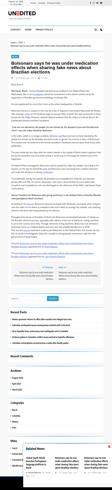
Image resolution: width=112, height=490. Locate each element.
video (27, 114)
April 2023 (16, 383)
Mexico (15, 421)
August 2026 (17, 377)
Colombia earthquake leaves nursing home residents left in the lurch (41, 325)
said (60, 136)
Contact (41, 3)
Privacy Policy (53, 3)
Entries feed (17, 453)
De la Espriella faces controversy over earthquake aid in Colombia (40, 331)
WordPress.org (18, 465)
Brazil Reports (51, 246)
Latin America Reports (55, 256)
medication (47, 172)
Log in (14, 448)
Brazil (15, 56)
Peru (14, 427)
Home (33, 3)
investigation (38, 94)
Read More (16, 84)
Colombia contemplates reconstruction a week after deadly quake (40, 343)
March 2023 (17, 389)
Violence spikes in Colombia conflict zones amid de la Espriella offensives (43, 337)
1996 (38, 223)
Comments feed (18, 459)
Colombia (16, 415)
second (26, 230)
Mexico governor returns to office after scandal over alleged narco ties (42, 319)
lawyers (30, 204)
